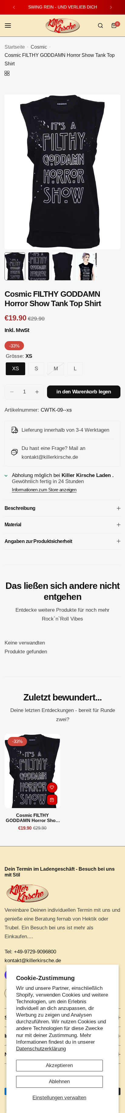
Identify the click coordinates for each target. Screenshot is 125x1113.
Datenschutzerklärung (41, 1049)
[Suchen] (100, 25)
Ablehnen (59, 1081)
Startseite (15, 47)
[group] (62, 172)
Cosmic (39, 47)
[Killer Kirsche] (62, 25)
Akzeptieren (59, 1065)
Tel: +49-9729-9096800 (30, 952)
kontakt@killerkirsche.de (33, 960)
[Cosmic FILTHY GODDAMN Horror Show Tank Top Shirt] (32, 771)
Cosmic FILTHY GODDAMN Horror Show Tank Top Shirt (32, 818)
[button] (14, 7)
